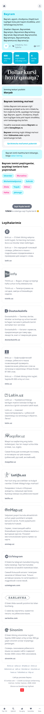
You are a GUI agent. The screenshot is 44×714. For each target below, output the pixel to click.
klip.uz (31, 672)
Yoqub (16, 187)
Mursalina (22, 175)
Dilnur (27, 187)
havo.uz (13, 672)
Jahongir (18, 192)
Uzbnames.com (16, 135)
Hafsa (6, 192)
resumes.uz (35, 669)
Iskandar (8, 175)
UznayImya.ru (16, 127)
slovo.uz (34, 666)
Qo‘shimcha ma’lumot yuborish (22, 143)
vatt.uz (17, 669)
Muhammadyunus (12, 181)
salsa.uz (17, 666)
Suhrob (29, 181)
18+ (22, 690)
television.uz (9, 669)
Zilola (6, 187)
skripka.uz (26, 666)
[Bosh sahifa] (4, 6)
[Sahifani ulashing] (39, 6)
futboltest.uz (22, 672)
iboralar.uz (25, 669)
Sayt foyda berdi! (22, 206)
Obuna (13, 686)
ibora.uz (10, 666)
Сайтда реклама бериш (22, 677)
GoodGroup (22, 686)
